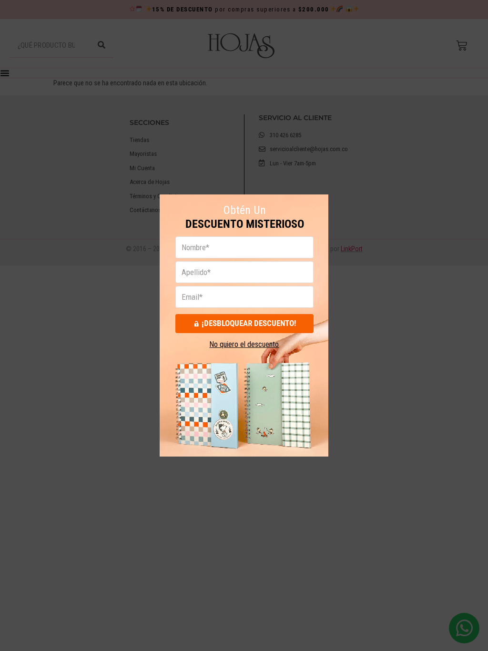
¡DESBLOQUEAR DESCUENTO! (249, 323)
